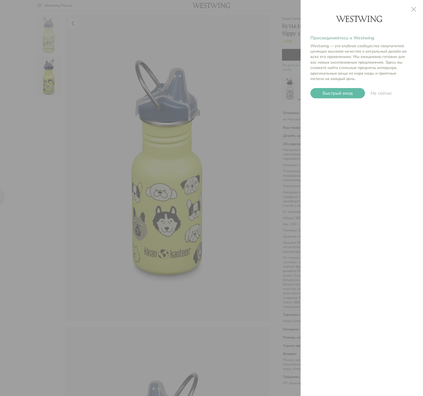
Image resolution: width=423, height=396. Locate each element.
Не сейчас (381, 93)
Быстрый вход (338, 93)
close (413, 9)
